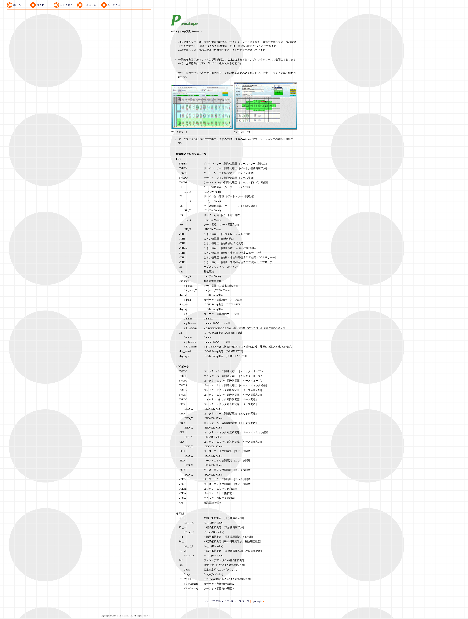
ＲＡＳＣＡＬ (91, 4)
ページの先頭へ (214, 601)
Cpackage (257, 601)
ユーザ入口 (113, 4)
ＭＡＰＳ (42, 4)
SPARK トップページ (237, 601)
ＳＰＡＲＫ (66, 4)
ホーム (17, 4)
